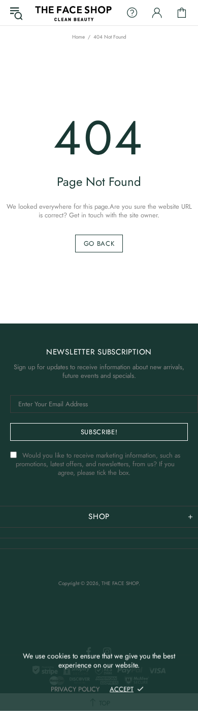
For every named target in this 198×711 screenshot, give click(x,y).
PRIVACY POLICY (75, 689)
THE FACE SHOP (72, 13)
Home (78, 37)
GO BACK (99, 243)
